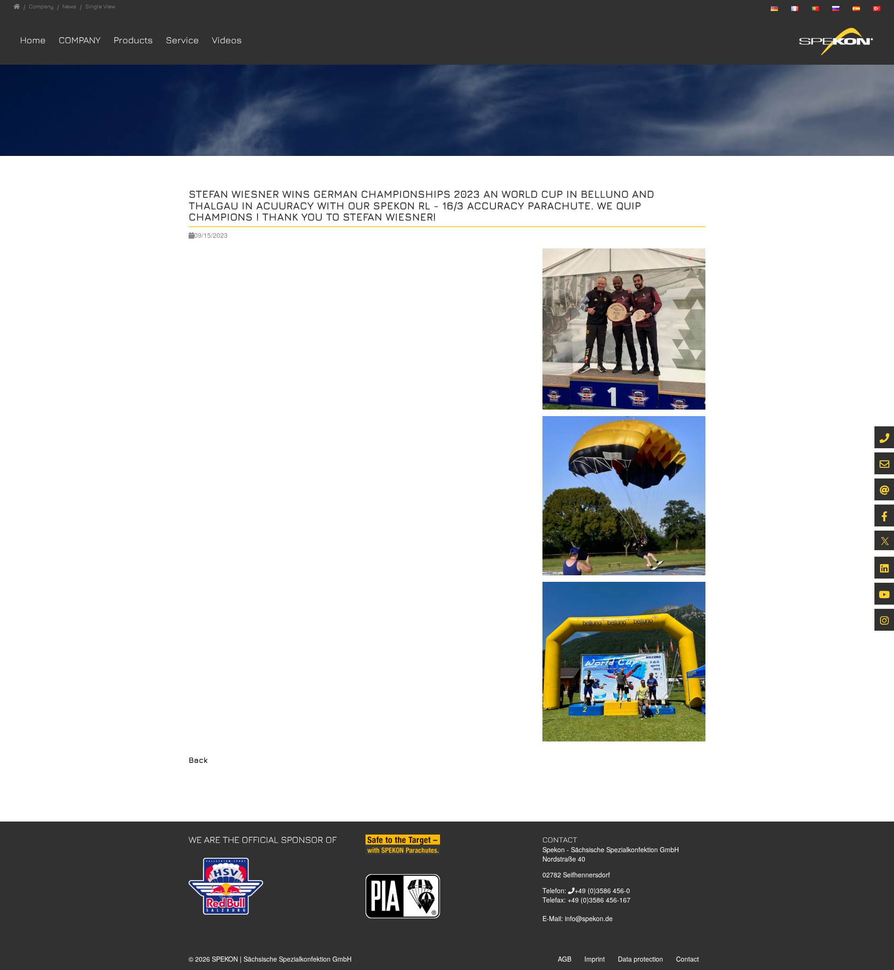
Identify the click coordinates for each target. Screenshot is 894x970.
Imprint (594, 958)
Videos (227, 39)
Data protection (640, 958)
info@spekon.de (589, 918)
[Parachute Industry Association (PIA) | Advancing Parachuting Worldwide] (403, 895)
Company (80, 39)
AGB (564, 958)
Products (133, 39)
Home (33, 39)
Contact (687, 958)
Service (182, 39)
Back (198, 760)
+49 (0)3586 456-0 (602, 890)
